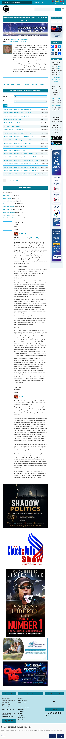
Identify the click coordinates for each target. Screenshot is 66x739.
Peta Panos (23, 41)
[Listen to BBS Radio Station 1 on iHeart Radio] (57, 188)
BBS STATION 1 (56, 98)
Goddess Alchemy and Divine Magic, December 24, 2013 (19, 143)
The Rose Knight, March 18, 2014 (12, 123)
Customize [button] (4, 736)
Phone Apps (21, 711)
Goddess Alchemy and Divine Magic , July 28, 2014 (17, 109)
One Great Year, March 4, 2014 (12, 126)
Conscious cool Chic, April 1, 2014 (12, 119)
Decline (53, 736)
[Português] (60, 1)
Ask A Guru (26, 238)
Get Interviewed (21, 705)
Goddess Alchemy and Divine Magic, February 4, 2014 (18, 133)
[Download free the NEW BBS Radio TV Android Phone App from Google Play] (56, 137)
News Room (21, 709)
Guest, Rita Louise (7, 209)
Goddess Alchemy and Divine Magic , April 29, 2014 (17, 116)
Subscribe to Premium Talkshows (12, 2)
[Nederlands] (54, 1)
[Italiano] (59, 1)
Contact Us (20, 715)
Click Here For (56, 77)
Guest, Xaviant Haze (8, 206)
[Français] (55, 1)
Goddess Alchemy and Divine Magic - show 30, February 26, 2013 (21, 160)
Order (4, 100)
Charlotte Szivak (14, 41)
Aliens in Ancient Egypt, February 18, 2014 (15, 129)
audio (59, 66)
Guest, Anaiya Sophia (8, 204)
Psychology (26, 84)
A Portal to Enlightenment (37, 238)
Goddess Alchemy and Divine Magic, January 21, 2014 (18, 136)
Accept (60, 736)
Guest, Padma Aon (8, 195)
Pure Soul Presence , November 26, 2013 (15, 146)
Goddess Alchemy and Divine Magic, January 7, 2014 (18, 140)
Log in (42, 2)
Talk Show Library (22, 702)
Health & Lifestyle (15, 84)
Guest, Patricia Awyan (9, 212)
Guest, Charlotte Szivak (9, 218)
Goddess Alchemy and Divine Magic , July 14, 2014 (17, 112)
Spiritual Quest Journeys (20, 240)
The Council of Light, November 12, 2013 (14, 150)
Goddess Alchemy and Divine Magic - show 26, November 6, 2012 (21, 174)
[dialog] (33, 731)
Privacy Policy (21, 717)
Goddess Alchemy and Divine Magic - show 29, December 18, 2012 (21, 163)
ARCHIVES (6, 84)
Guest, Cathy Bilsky (8, 201)
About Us (20, 713)
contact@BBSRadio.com (8, 709)
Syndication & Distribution (24, 707)
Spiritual (42, 84)
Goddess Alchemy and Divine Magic (19, 39)
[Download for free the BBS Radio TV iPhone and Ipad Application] (56, 143)
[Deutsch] (57, 1)
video (59, 72)
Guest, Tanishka (7, 198)
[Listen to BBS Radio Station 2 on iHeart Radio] (57, 199)
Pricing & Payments (22, 700)
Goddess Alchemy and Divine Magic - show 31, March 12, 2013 (20, 157)
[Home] (6, 9)
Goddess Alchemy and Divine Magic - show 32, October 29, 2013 (21, 153)
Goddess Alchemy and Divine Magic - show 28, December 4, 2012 (21, 167)
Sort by (5, 96)
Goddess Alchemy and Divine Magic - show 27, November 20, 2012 (21, 170)
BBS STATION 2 (56, 106)
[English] (52, 1)
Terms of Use (21, 719)
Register (37, 2)
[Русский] (62, 1)
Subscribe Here (57, 257)
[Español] (63, 1)
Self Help (34, 84)
